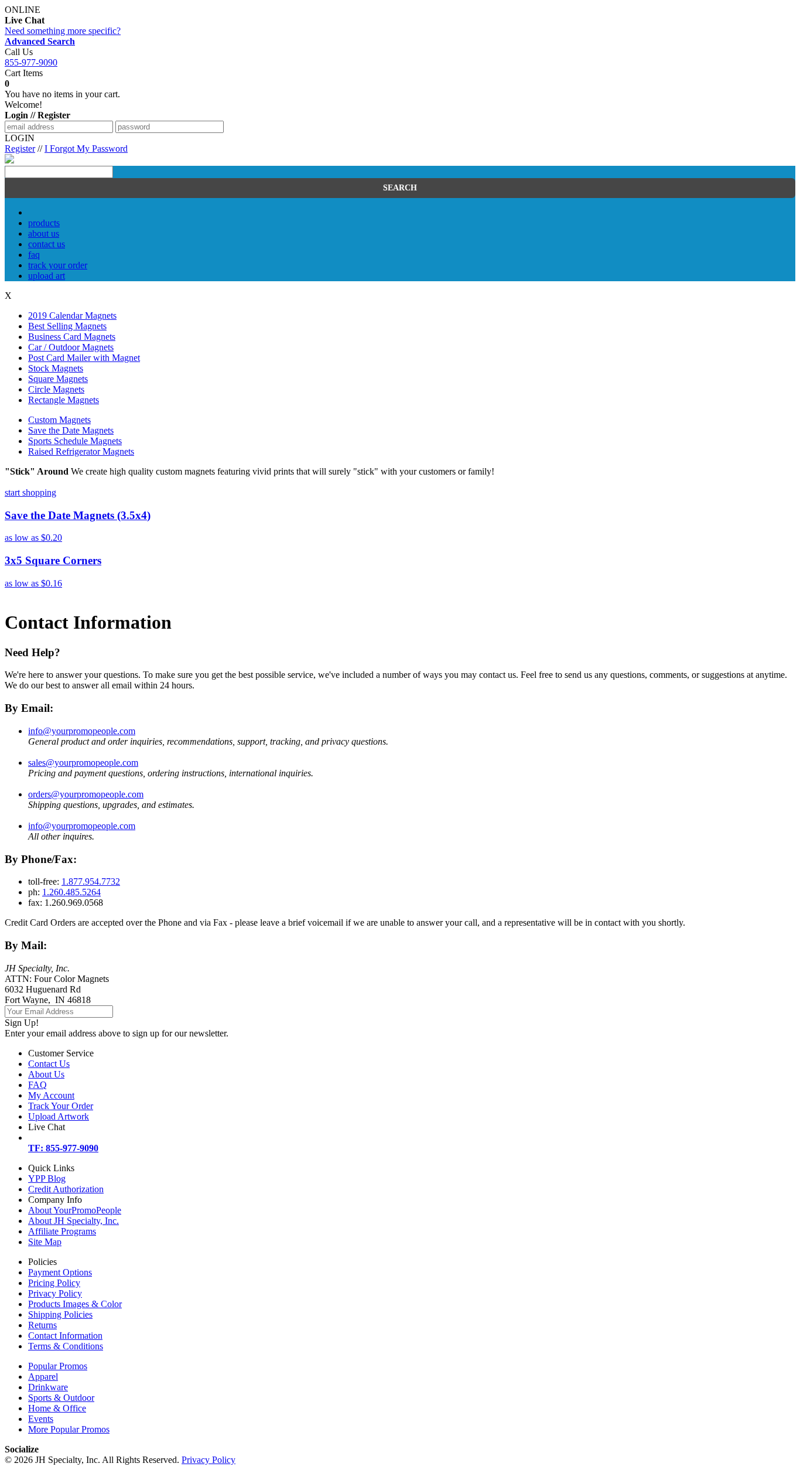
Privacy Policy (55, 1293)
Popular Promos (57, 1366)
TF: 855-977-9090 (63, 1148)
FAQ (37, 1085)
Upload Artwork (58, 1116)
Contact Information (65, 1336)
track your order (57, 265)
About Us (46, 1074)
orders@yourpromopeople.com (85, 794)
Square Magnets (58, 379)
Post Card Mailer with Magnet (84, 358)
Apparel (43, 1377)
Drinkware (48, 1387)
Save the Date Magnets (71, 430)
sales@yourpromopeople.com (83, 763)
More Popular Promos (69, 1429)
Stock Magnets (55, 368)
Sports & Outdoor (61, 1398)
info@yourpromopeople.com (81, 731)
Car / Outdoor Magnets (71, 347)
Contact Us (49, 1064)
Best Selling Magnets (67, 326)
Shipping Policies (60, 1314)
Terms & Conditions (65, 1346)
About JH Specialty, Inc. (73, 1221)
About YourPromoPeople (74, 1210)
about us (43, 233)
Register (20, 149)
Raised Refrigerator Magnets (81, 451)
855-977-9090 (31, 62)
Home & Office (57, 1408)
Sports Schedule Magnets (75, 441)
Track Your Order (60, 1106)
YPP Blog (47, 1178)
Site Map (44, 1242)
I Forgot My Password (86, 149)
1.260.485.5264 (71, 892)
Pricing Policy (54, 1283)
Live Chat (46, 1127)
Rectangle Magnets (63, 400)
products (44, 223)
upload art (46, 276)
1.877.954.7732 (90, 881)
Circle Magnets (56, 389)
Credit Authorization (66, 1189)
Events (40, 1419)
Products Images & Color (75, 1304)
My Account (51, 1095)
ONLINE (25, 15)
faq (34, 255)
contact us (46, 244)
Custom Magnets (59, 420)
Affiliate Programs (62, 1231)
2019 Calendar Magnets (72, 315)
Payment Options (60, 1272)
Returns (42, 1325)
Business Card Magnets (71, 337)
